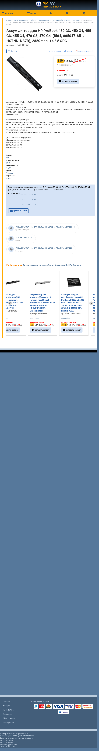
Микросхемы (9, 718)
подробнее (16, 318)
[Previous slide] (10, 303)
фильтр (14, 51)
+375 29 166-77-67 (28, 205)
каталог (8, 13)
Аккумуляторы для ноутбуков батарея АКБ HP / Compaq (59, 20)
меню (33, 13)
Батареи (6, 705)
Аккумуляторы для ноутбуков (25, 20)
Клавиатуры (8, 710)
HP (7, 158)
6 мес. (8, 178)
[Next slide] (91, 303)
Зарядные (7, 714)
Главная (9, 20)
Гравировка (8, 723)
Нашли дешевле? (66, 65)
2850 (8, 163)
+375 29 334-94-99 (28, 195)
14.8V (8, 168)
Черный (9, 173)
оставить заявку (69, 81)
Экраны (6, 701)
